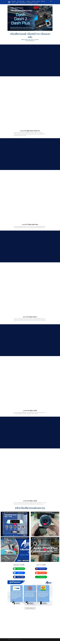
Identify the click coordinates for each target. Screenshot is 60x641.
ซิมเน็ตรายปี (38, 1)
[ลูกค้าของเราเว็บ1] (30, 605)
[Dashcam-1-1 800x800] (42, 69)
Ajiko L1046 (37, 625)
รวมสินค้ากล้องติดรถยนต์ (30, 608)
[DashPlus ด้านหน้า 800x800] (42, 163)
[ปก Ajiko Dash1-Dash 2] (30, 30)
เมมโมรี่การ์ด (33, 1)
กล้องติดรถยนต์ (28, 1)
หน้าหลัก (9, 1)
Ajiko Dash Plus (13, 635)
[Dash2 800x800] (42, 255)
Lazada (20, 67)
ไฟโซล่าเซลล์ (43, 1)
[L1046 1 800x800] (42, 441)
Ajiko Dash (37, 622)
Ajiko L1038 (52, 622)
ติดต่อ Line (10, 67)
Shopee (15, 67)
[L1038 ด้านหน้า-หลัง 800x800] (42, 349)
